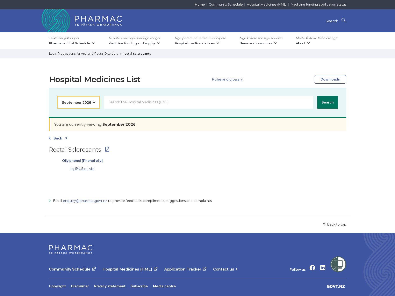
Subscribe (139, 286)
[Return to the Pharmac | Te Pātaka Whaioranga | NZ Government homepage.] (81, 20)
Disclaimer (80, 286)
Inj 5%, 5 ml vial (82, 169)
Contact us (223, 269)
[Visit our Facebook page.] (312, 267)
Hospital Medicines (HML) (267, 4)
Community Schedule (226, 4)
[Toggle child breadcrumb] (66, 138)
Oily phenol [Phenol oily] (82, 161)
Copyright (57, 286)
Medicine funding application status (318, 4)
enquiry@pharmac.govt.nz (85, 201)
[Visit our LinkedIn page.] (322, 267)
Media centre (164, 286)
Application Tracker (182, 269)
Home (200, 4)
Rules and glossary (227, 79)
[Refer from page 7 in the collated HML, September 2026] (107, 150)
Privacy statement (109, 286)
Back (57, 138)
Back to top (336, 224)
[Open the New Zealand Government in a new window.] (336, 286)
